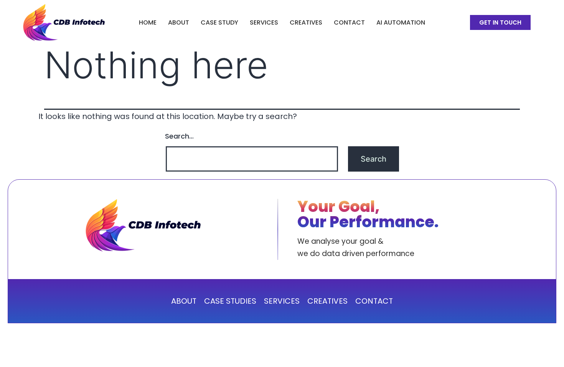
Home (148, 22)
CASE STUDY (219, 22)
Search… (179, 136)
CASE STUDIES (230, 301)
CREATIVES (306, 22)
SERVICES (264, 22)
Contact (349, 22)
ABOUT (178, 22)
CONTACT (374, 301)
